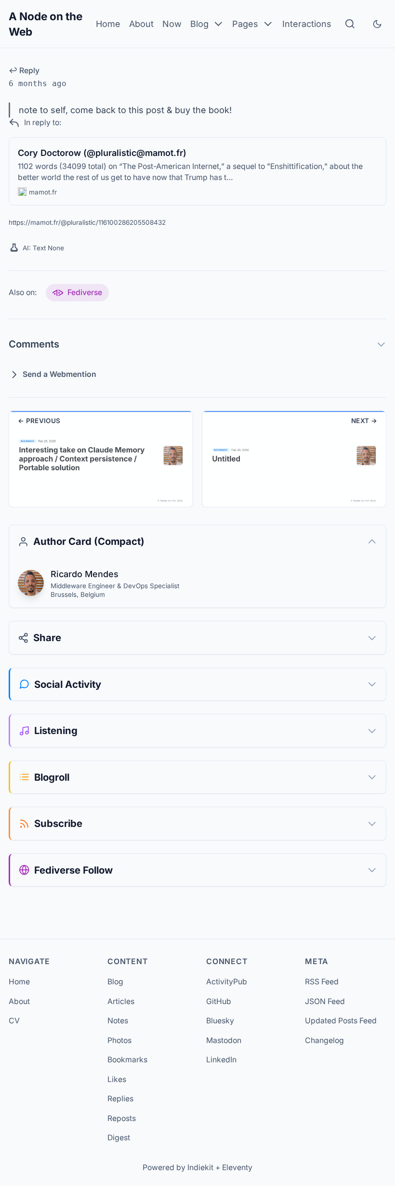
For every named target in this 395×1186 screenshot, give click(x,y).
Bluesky (220, 1020)
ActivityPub (226, 981)
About (141, 24)
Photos (119, 1040)
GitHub (218, 1001)
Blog (199, 24)
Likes (116, 1079)
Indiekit (200, 1167)
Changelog (324, 1040)
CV (14, 1020)
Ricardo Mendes (84, 574)
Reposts (121, 1118)
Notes (117, 1020)
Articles (120, 1001)
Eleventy (237, 1167)
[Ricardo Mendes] (31, 583)
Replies (120, 1098)
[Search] (350, 24)
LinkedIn (221, 1059)
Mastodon (223, 1040)
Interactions (306, 24)
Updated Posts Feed (341, 1020)
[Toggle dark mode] (377, 24)
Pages (245, 24)
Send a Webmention (59, 374)
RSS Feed (322, 981)
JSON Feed (325, 1001)
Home (108, 24)
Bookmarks (127, 1059)
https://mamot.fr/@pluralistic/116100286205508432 (87, 222)
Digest (118, 1137)
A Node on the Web (45, 24)
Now (172, 24)
